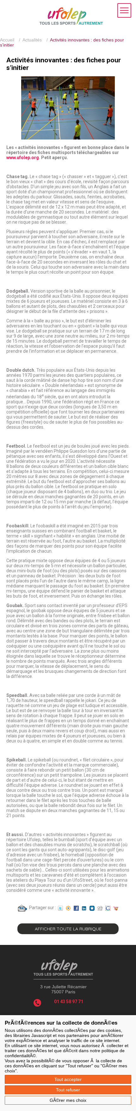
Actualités (32, 39)
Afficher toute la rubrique (68, 929)
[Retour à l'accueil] (71, 23)
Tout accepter (68, 1079)
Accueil (7, 39)
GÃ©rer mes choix (68, 1100)
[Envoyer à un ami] (22, 907)
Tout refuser (68, 1089)
